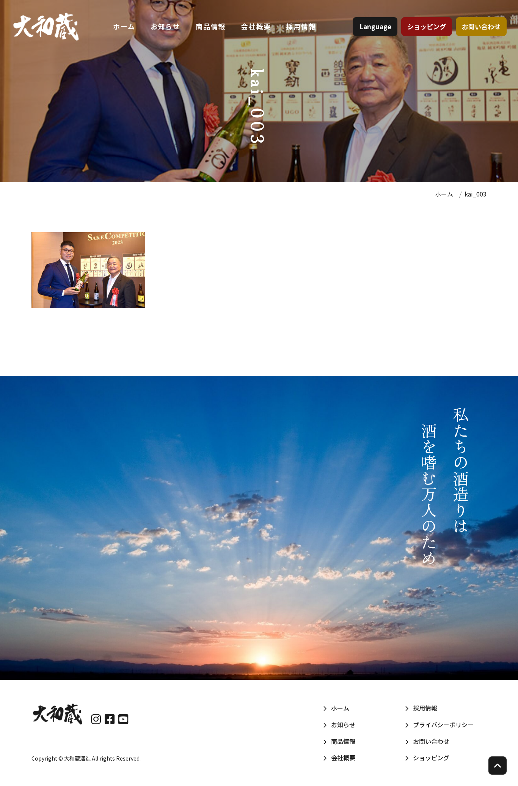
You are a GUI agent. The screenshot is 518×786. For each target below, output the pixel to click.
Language (375, 26)
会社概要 (256, 26)
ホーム (124, 26)
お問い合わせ (481, 26)
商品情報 (211, 26)
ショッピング (426, 26)
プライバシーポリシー (443, 724)
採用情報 (301, 26)
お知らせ (166, 26)
